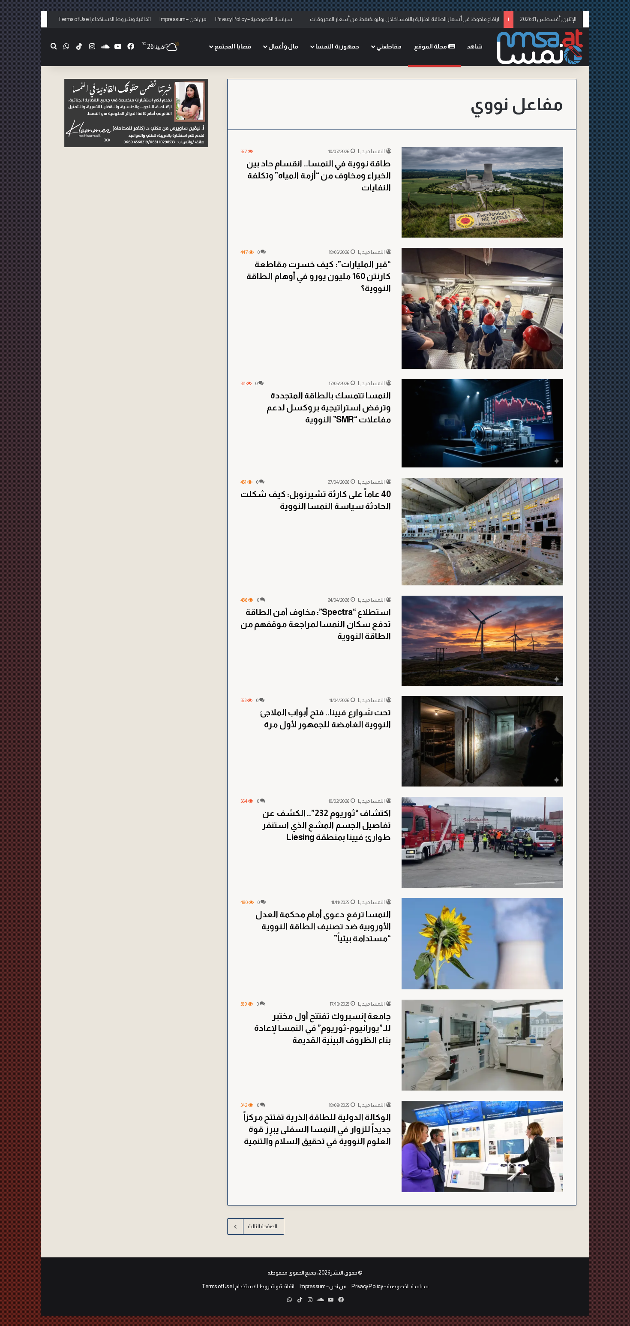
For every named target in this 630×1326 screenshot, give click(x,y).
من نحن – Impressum (183, 19)
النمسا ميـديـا (371, 151)
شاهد (475, 46)
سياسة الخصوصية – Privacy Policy (253, 19)
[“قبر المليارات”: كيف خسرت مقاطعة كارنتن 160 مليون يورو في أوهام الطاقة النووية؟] (482, 308)
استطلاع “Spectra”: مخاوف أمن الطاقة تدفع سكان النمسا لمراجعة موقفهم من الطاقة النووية (315, 624)
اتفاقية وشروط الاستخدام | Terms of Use (104, 19)
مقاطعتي (389, 46)
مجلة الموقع (431, 46)
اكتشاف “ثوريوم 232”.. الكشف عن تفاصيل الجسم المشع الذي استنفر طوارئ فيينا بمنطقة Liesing (326, 825)
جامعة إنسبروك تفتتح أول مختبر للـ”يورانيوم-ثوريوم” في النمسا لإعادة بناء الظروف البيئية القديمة (322, 1028)
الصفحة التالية (263, 1226)
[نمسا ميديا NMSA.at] (540, 46)
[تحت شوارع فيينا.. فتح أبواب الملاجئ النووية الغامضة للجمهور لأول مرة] (482, 741)
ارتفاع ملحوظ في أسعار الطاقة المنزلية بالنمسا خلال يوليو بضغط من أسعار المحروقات (404, 19)
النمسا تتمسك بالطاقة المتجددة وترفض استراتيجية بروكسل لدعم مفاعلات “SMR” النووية (329, 407)
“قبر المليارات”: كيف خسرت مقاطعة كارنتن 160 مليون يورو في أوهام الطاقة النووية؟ (318, 276)
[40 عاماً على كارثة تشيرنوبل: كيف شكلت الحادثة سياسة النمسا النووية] (482, 531)
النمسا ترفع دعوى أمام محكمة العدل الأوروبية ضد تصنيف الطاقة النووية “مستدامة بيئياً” (323, 926)
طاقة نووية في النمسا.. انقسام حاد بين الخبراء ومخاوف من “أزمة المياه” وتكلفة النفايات (318, 175)
